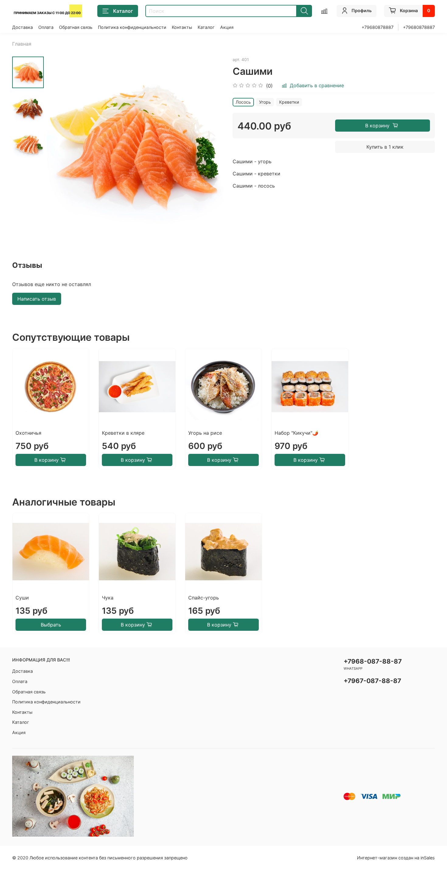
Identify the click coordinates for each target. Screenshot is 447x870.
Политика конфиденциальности (132, 27)
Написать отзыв (36, 299)
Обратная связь (75, 27)
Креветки (289, 102)
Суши (22, 598)
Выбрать (51, 625)
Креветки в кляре (123, 433)
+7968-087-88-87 (373, 661)
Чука (107, 598)
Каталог (123, 11)
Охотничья (28, 433)
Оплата (46, 27)
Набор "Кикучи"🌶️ (296, 433)
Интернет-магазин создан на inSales (396, 857)
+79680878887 (377, 27)
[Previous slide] (59, 144)
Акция (227, 27)
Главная (21, 44)
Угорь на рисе (205, 433)
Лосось (243, 102)
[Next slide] (211, 144)
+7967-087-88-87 (372, 681)
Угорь (265, 102)
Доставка (22, 27)
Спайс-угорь (203, 598)
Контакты (182, 27)
